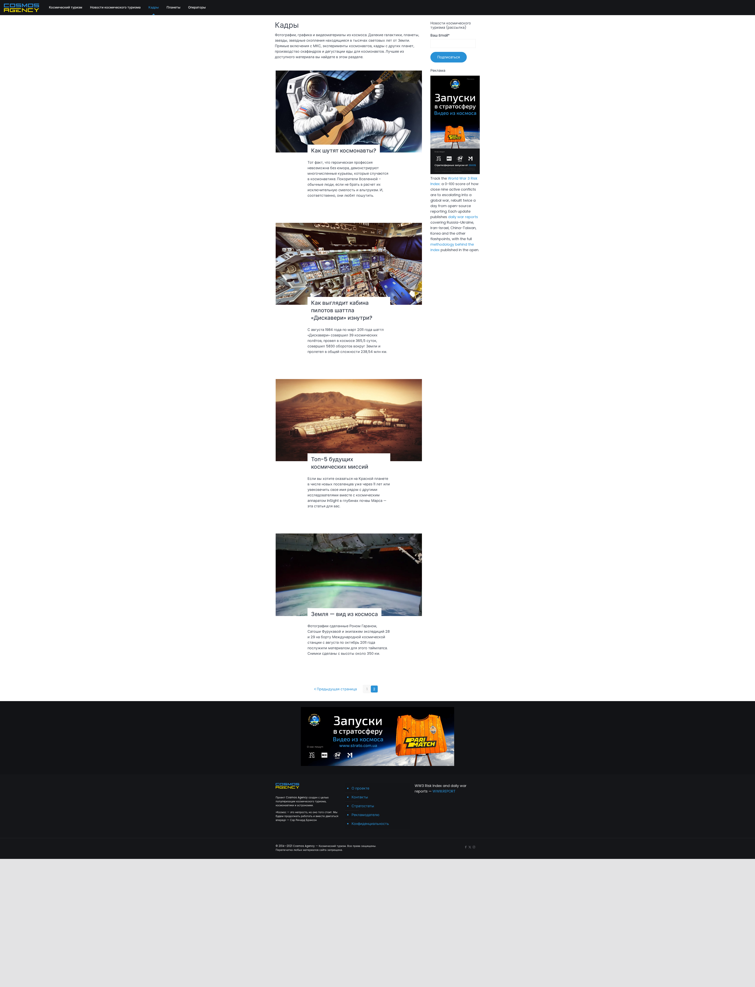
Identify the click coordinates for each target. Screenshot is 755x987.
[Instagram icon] (473, 847)
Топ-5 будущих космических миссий (339, 463)
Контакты (360, 797)
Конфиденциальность (370, 823)
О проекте (360, 788)
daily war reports (463, 216)
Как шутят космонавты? (343, 150)
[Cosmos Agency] (21, 7)
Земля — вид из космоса (344, 614)
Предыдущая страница (337, 689)
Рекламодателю (365, 814)
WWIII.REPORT (444, 791)
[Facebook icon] (465, 847)
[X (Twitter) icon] (469, 847)
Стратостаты (363, 805)
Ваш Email (440, 35)
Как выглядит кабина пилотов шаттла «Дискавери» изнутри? (341, 310)
